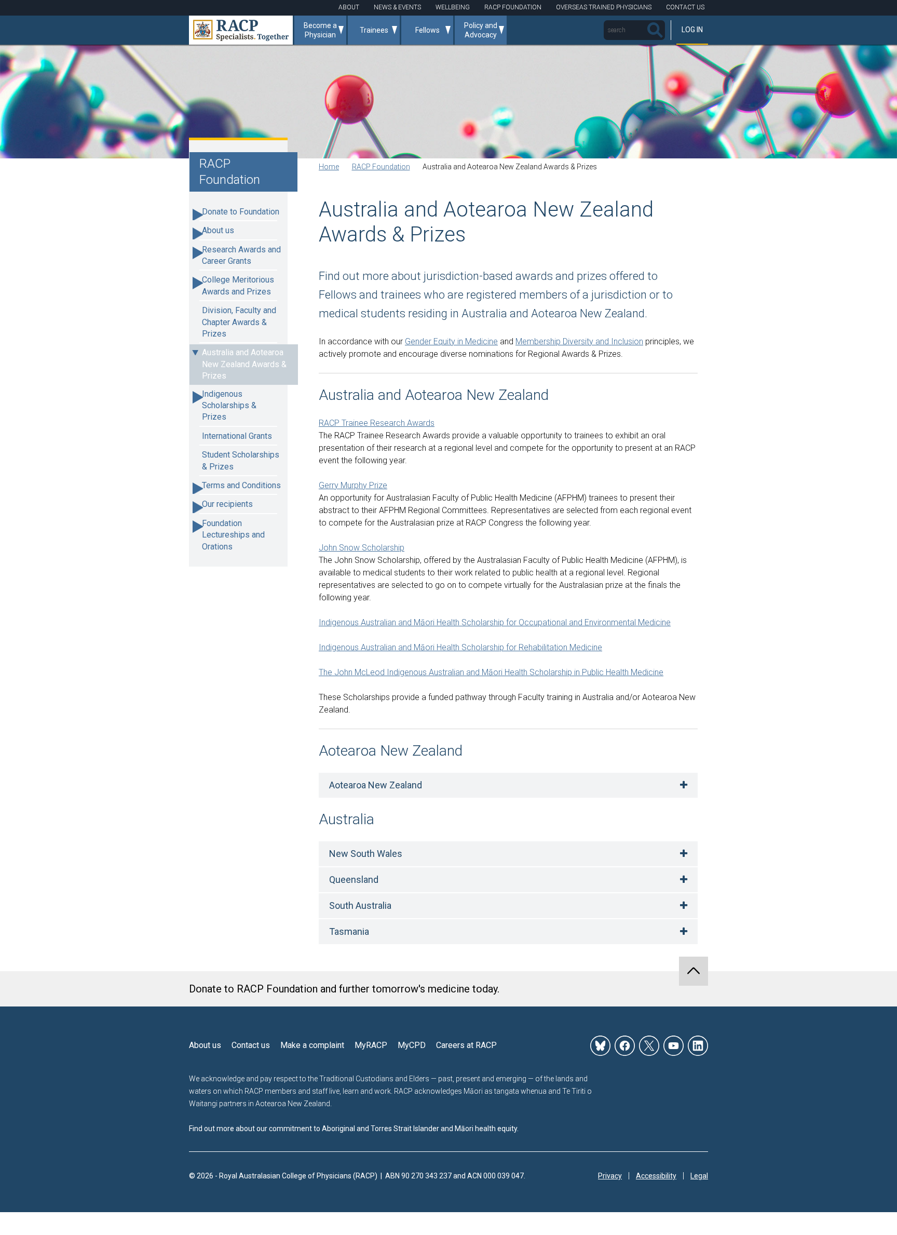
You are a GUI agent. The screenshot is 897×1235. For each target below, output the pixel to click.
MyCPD (412, 1045)
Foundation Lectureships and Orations (233, 535)
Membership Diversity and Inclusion (579, 341)
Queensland (353, 879)
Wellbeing (453, 7)
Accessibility (656, 1176)
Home (329, 167)
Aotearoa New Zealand (375, 785)
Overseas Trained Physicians (603, 7)
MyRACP (371, 1045)
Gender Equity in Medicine (451, 341)
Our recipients (227, 504)
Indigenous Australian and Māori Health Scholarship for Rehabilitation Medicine (460, 647)
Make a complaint (312, 1045)
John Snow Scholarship (361, 548)
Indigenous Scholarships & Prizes (229, 405)
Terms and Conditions (241, 485)
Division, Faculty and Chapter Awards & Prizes (239, 322)
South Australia (360, 905)
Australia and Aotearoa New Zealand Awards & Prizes (244, 364)
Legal (699, 1176)
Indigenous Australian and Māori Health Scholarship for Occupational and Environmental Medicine (495, 622)
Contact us (251, 1045)
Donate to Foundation (240, 212)
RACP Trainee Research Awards (376, 423)
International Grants (237, 436)
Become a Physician (320, 30)
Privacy (610, 1176)
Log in (692, 29)
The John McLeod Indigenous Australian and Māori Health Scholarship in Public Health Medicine (491, 672)
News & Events (397, 7)
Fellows (427, 30)
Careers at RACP (466, 1045)
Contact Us (685, 7)
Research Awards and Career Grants (241, 255)
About (348, 7)
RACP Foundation (512, 7)
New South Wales (365, 853)
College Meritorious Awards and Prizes (238, 285)
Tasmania (349, 931)
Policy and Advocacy (480, 30)
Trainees (374, 30)
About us (218, 230)
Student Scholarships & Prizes (240, 460)
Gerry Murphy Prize (353, 485)
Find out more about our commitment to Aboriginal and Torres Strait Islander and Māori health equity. (354, 1128)
